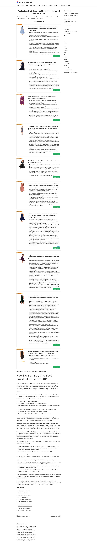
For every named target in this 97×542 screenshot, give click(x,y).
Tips (66, 57)
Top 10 (39, 5)
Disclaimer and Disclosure (70, 31)
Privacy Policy (67, 33)
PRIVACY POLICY (68, 70)
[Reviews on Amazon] (22, 361)
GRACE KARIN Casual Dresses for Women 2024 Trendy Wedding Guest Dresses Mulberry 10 (41, 97)
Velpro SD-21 (67, 19)
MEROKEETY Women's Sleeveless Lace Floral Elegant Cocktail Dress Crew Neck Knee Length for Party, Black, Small (43, 352)
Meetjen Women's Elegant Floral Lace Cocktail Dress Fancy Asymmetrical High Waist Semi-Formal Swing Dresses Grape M (43, 256)
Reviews (22, 5)
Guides (34, 5)
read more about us (40, 484)
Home (18, 5)
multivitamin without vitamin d (71, 13)
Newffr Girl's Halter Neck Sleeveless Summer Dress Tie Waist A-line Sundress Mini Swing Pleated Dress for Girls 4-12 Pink (43, 184)
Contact (66, 38)
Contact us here (25, 484)
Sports (65, 59)
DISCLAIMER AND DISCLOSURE (65, 5)
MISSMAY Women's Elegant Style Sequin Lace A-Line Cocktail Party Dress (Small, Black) (43, 161)
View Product (56, 55)
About (65, 35)
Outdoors (67, 63)
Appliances (66, 55)
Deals (30, 5)
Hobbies (67, 61)
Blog (26, 5)
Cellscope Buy (67, 25)
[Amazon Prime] (58, 246)
